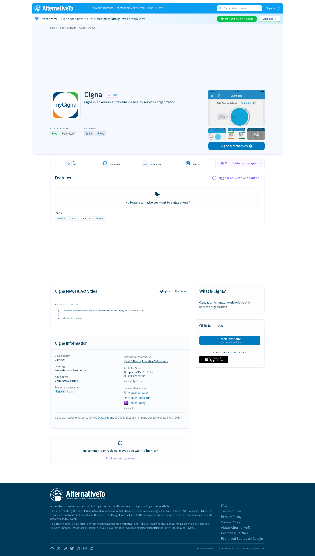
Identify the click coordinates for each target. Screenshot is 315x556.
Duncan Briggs (106, 417)
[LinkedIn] (91, 548)
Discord (153, 524)
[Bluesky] (72, 548)
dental (73, 218)
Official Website (229, 340)
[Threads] (78, 548)
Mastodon (203, 524)
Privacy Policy (231, 517)
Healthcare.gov (138, 392)
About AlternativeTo (236, 528)
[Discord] (52, 548)
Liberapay (176, 528)
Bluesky (54, 528)
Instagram (77, 528)
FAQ (224, 506)
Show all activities (72, 318)
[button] (112, 95)
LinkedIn (93, 528)
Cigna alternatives (234, 146)
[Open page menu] (279, 8)
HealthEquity (137, 403)
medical (61, 218)
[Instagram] (85, 548)
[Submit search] (220, 8)
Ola (75, 511)
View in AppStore (133, 381)
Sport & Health (132, 361)
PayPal (190, 528)
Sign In (270, 8)
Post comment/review (120, 458)
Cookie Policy (230, 522)
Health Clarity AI (119, 310)
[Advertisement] (157, 58)
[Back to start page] (59, 8)
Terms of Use (231, 511)
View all (128, 408)
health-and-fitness (92, 218)
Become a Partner (234, 533)
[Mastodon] (65, 548)
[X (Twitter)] (59, 548)
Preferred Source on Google (242, 538)
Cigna (91, 310)
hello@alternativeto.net (125, 524)
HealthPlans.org (139, 398)
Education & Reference (155, 361)
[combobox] (239, 8)
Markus (87, 511)
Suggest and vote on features (238, 178)
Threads (65, 528)
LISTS (159, 8)
